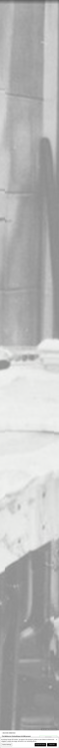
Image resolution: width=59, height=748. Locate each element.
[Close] (56, 739)
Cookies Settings (6, 744)
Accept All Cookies (40, 744)
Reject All (51, 744)
